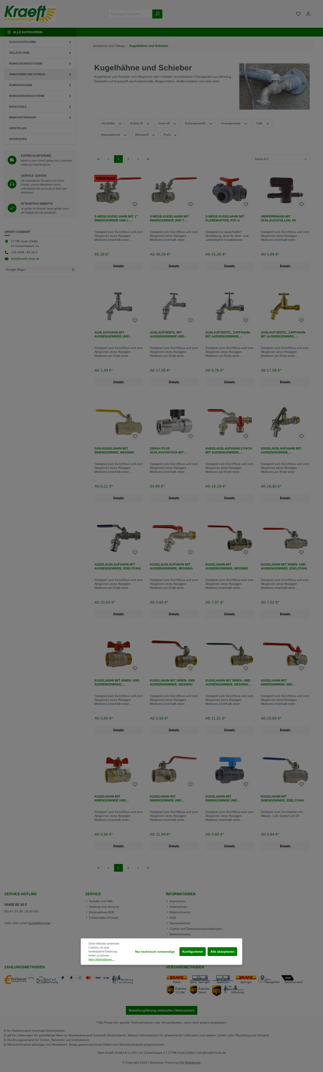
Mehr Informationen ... (101, 959)
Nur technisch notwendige (155, 951)
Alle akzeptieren (222, 951)
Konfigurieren (192, 951)
